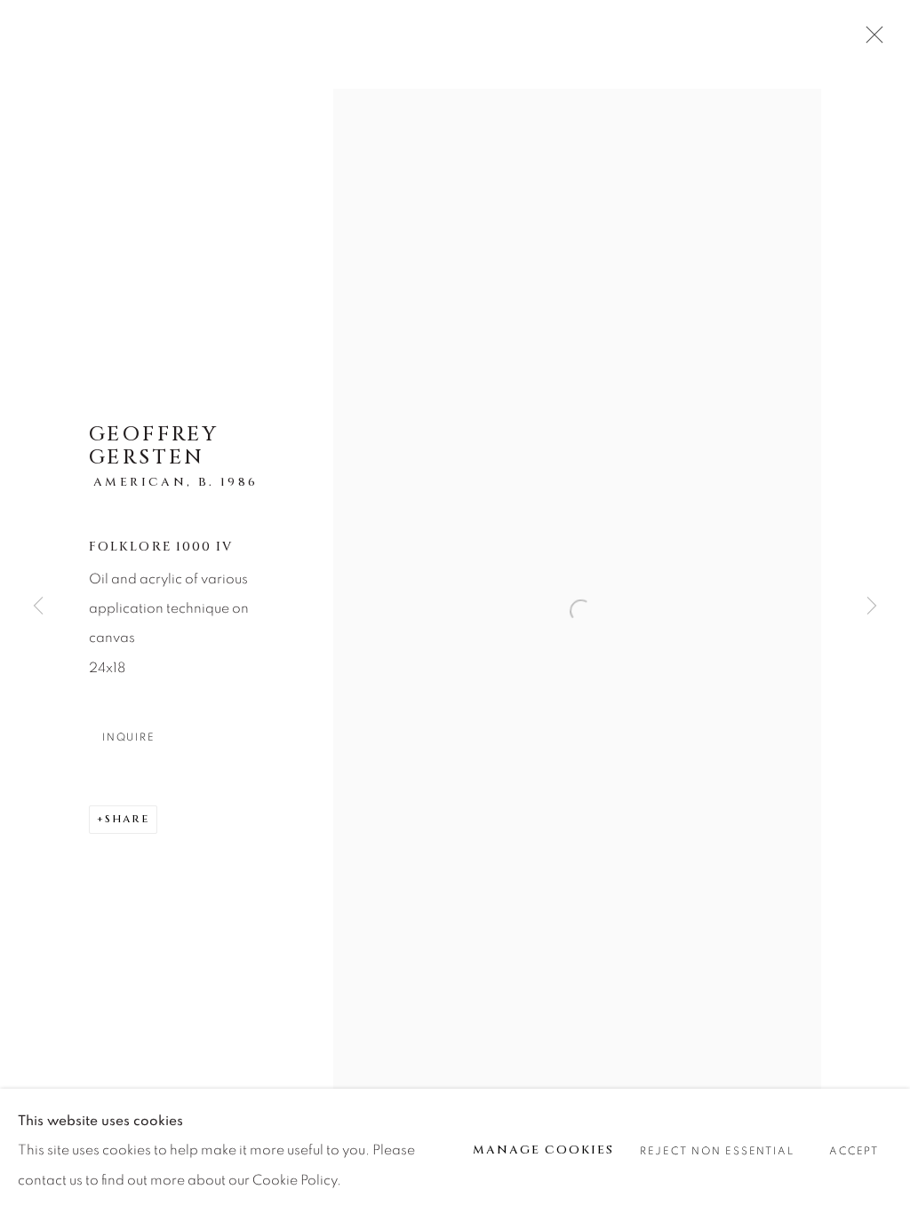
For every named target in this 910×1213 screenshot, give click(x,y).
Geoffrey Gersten (154, 445)
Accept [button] (854, 1151)
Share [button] (127, 819)
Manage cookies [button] (543, 1150)
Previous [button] (38, 606)
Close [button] (870, 40)
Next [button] (872, 606)
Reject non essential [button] (717, 1151)
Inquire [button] (128, 737)
